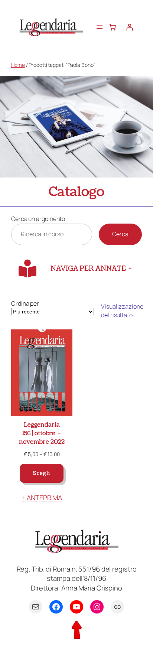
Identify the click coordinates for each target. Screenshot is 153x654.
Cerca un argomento (38, 219)
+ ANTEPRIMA (41, 497)
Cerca (120, 234)
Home (18, 64)
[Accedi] (129, 27)
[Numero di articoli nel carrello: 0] (112, 27)
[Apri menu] (99, 27)
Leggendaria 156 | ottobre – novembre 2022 (42, 433)
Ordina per (25, 303)
